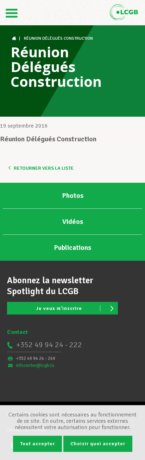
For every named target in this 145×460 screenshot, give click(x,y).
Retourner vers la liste (44, 168)
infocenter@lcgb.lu (35, 365)
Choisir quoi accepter (97, 444)
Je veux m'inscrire (59, 308)
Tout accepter (37, 444)
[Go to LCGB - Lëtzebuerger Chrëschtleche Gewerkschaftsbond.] (15, 38)
